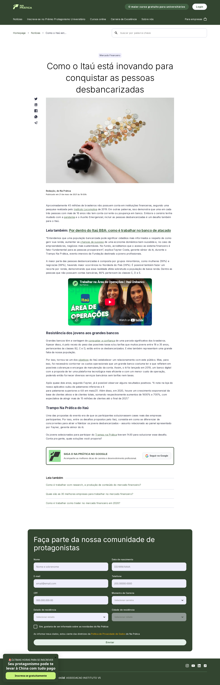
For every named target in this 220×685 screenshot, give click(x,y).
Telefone (117, 576)
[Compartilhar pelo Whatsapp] (36, 117)
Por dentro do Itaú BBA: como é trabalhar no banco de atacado (120, 230)
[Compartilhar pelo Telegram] (36, 123)
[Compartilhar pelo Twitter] (36, 99)
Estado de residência (45, 609)
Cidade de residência (123, 609)
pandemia (69, 217)
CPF (36, 593)
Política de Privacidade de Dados (108, 634)
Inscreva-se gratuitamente (31, 675)
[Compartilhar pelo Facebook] (36, 111)
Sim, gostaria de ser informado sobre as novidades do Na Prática (73, 626)
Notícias (35, 32)
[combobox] (114, 600)
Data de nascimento (122, 559)
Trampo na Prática (106, 434)
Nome (37, 559)
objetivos (83, 359)
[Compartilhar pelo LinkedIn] (36, 105)
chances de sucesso (92, 241)
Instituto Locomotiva (85, 209)
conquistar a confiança (101, 340)
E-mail (37, 576)
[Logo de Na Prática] (22, 6)
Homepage (19, 32)
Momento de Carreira (123, 593)
